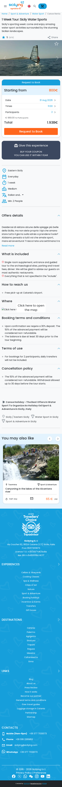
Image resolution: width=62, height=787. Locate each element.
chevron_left (49, 439)
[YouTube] (42, 776)
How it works (31, 691)
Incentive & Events (31, 601)
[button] (29, 6)
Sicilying (27, 783)
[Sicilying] (18, 6)
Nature (31, 589)
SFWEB (45, 783)
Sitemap (31, 716)
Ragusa (31, 648)
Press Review (31, 687)
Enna (31, 661)
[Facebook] (13, 776)
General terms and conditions (31, 700)
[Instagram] (36, 776)
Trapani (31, 644)
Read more (8, 245)
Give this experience (31, 150)
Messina (31, 653)
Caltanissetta (31, 657)
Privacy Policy (24, 772)
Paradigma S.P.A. (36, 783)
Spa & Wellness (31, 580)
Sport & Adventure (48, 484)
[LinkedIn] (48, 776)
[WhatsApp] (25, 776)
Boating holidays (31, 597)
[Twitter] (19, 776)
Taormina (12, 484)
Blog (31, 679)
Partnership (31, 712)
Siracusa (31, 640)
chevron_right (58, 439)
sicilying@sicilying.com (26, 745)
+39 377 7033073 (38, 733)
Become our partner (31, 696)
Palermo (31, 632)
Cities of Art (31, 585)
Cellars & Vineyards (31, 572)
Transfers (31, 606)
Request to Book (31, 131)
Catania (31, 628)
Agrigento (31, 636)
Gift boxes (31, 610)
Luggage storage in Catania (31, 708)
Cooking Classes (31, 576)
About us (31, 683)
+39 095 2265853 (24, 739)
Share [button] (52, 37)
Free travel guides (31, 704)
